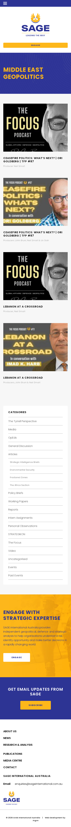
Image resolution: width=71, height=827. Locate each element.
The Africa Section (19, 485)
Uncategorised (17, 559)
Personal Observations (22, 526)
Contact (10, 767)
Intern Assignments (20, 518)
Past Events (15, 575)
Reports (13, 509)
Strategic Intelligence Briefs (24, 462)
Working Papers (18, 501)
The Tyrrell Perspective (22, 421)
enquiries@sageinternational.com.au (38, 784)
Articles (12, 454)
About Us (10, 731)
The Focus (14, 542)
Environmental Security (22, 469)
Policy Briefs (15, 493)
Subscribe (36, 705)
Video (12, 551)
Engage (35, 45)
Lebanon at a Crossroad (23, 306)
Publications (12, 754)
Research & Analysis (18, 745)
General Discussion (20, 446)
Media (12, 429)
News (7, 738)
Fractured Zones (19, 477)
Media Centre (12, 760)
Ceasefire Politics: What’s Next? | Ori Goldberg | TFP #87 (32, 159)
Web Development (53, 817)
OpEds (12, 438)
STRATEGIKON (16, 534)
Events (12, 567)
